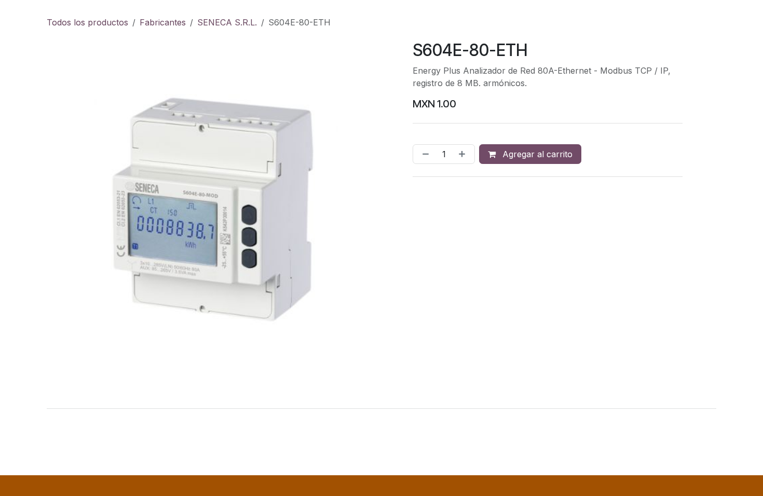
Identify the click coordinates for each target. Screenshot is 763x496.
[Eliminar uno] (423, 154)
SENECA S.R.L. (227, 22)
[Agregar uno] (464, 154)
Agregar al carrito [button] (536, 154)
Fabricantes (163, 22)
